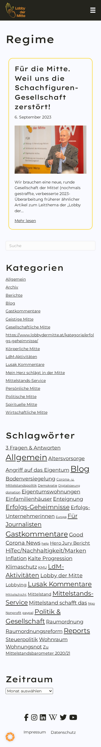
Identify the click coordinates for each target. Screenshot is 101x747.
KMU (42, 567)
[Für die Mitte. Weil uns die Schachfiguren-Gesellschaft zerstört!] (50, 149)
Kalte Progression (50, 558)
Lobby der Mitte (61, 575)
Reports (77, 631)
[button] (10, 737)
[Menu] (93, 10)
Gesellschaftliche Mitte (28, 327)
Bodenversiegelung (30, 479)
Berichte (14, 295)
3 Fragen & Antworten (33, 448)
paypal (27, 613)
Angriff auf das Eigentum (37, 470)
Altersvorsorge (66, 458)
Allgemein (16, 279)
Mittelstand (39, 594)
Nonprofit (13, 613)
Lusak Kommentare (25, 364)
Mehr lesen (25, 220)
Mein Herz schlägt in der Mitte (35, 372)
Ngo (91, 603)
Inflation (16, 558)
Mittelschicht (16, 594)
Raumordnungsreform (34, 631)
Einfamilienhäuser (29, 499)
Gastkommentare (23, 311)
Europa (61, 517)
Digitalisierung (69, 485)
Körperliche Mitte (23, 348)
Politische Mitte (21, 396)
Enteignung (68, 499)
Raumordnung (64, 622)
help (45, 543)
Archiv (12, 287)
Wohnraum (53, 639)
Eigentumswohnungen (51, 492)
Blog (10, 303)
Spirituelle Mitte (21, 404)
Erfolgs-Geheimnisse (38, 507)
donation (13, 492)
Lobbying (16, 584)
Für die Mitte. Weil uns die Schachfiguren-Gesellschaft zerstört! (46, 87)
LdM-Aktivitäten (21, 356)
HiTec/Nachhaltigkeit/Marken (46, 550)
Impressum (35, 732)
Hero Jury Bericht (70, 543)
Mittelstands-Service (26, 380)
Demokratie (47, 485)
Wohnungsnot (24, 647)
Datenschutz (63, 732)
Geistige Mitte (19, 319)
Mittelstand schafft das (58, 603)
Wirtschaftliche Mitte (26, 412)
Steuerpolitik (22, 639)
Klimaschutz (21, 567)
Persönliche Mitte (23, 388)
